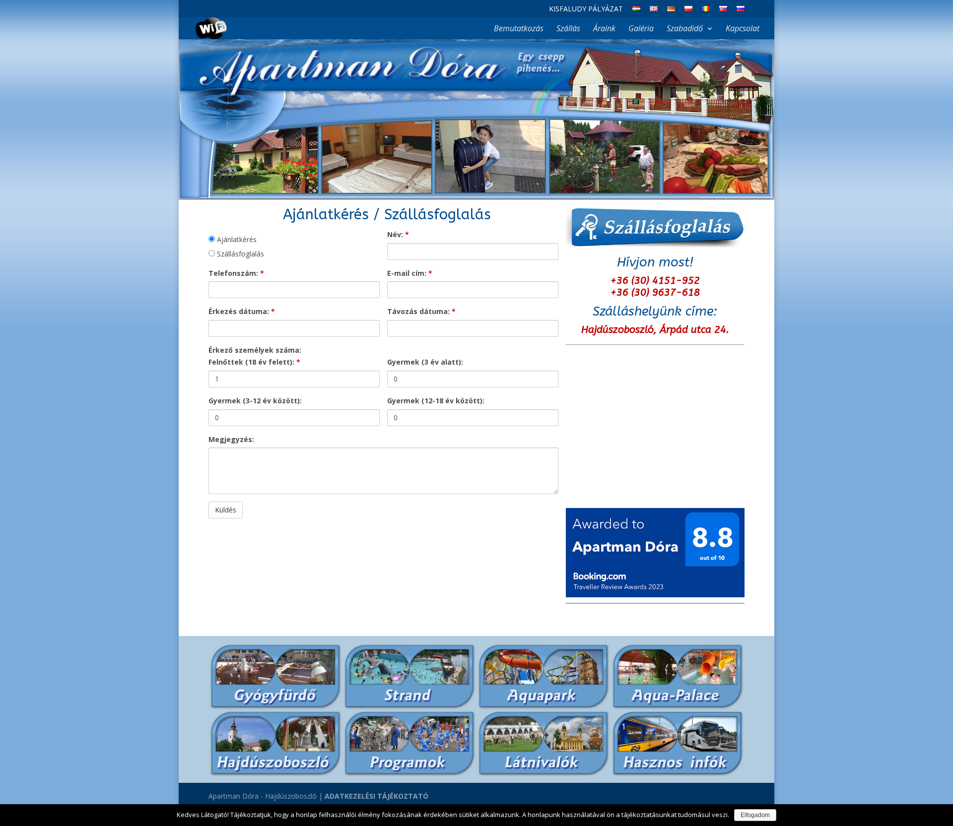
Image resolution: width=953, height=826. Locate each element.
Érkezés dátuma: (241, 311)
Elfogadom (755, 815)
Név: (398, 234)
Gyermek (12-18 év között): (435, 400)
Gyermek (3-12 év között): (255, 400)
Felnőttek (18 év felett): (254, 362)
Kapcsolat (742, 29)
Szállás (568, 29)
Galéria (641, 29)
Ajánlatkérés (236, 239)
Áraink (604, 29)
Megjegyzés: (231, 439)
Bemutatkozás (519, 29)
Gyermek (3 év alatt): (425, 362)
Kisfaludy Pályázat (586, 9)
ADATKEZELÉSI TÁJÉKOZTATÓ (376, 796)
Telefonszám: (236, 273)
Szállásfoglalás (239, 253)
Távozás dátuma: (421, 311)
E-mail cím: (409, 273)
